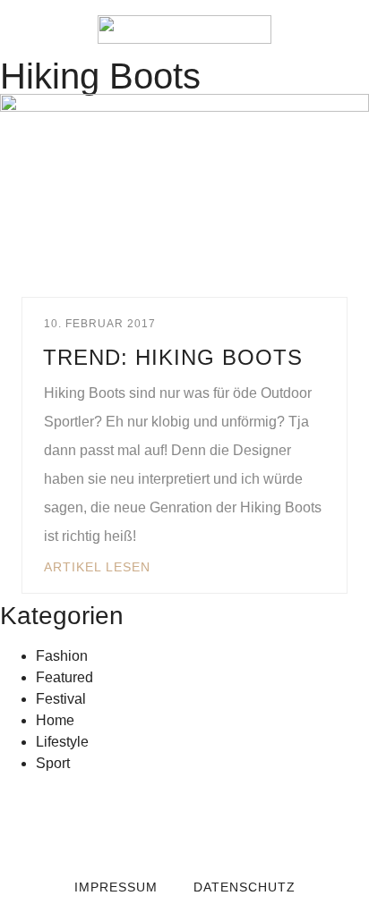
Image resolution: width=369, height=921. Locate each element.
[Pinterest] (256, 821)
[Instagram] (220, 821)
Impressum (116, 887)
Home (55, 720)
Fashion (62, 655)
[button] (27, 29)
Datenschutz (244, 887)
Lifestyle (62, 741)
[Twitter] (184, 821)
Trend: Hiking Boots (173, 357)
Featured (64, 677)
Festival (61, 698)
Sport (53, 763)
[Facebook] (149, 821)
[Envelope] (113, 821)
